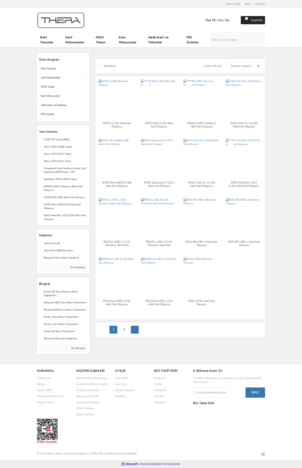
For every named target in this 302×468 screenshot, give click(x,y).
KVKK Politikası (85, 408)
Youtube (159, 396)
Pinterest (159, 402)
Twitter (158, 384)
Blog (248, 4)
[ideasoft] (129, 464)
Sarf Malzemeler (51, 78)
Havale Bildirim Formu (50, 396)
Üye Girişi (121, 384)
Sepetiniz (120, 396)
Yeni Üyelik (121, 378)
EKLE (255, 392)
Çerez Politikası (85, 414)
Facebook (160, 378)
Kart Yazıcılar (48, 68)
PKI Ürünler (47, 114)
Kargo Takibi (44, 390)
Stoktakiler (110, 66)
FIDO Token (48, 87)
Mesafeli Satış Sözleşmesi (91, 378)
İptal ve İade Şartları (88, 402)
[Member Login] (201, 20)
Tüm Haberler (77, 267)
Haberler (260, 4)
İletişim (41, 384)
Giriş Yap (223, 20)
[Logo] (61, 20)
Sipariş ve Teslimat (87, 396)
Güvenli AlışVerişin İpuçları (92, 384)
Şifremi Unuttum (124, 390)
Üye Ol (210, 20)
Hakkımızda (44, 378)
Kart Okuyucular (50, 96)
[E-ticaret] (150, 464)
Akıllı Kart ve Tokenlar (54, 105)
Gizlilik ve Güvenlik (87, 390)
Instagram (160, 390)
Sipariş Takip (233, 4)
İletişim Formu (45, 402)
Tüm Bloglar (77, 348)
